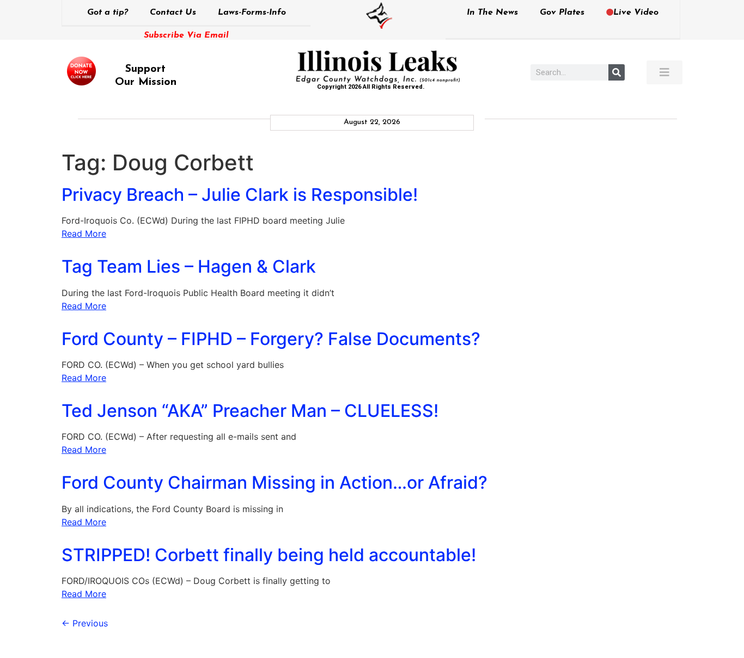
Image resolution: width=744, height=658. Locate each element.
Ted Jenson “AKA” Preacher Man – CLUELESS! (250, 410)
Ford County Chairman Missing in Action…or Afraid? (274, 482)
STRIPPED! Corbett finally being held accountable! (269, 554)
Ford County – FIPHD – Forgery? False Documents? (271, 338)
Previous (85, 623)
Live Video (635, 12)
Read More (84, 233)
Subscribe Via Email (186, 35)
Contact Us (173, 12)
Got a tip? (107, 12)
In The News (492, 12)
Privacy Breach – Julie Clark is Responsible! (240, 194)
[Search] (616, 72)
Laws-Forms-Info (252, 12)
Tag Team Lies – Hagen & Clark (189, 266)
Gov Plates (562, 12)
